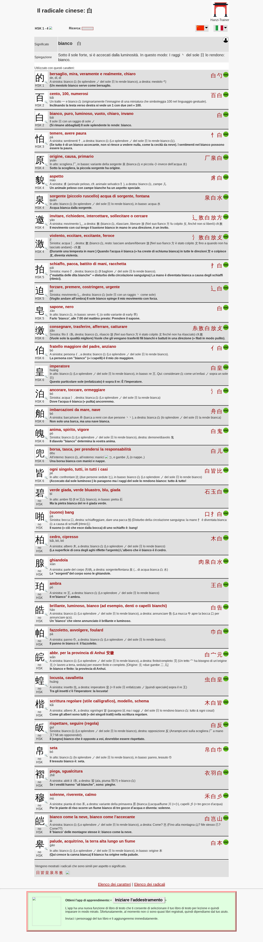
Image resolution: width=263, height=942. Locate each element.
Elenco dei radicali (149, 884)
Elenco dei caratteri (114, 884)
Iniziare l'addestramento (138, 899)
